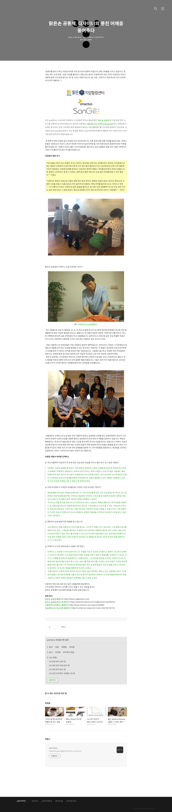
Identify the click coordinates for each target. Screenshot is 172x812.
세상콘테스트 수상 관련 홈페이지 (87, 324)
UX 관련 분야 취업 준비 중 (59, 665)
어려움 (72, 647)
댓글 (47, 739)
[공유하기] (52, 627)
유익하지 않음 (68, 652)
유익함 (64, 652)
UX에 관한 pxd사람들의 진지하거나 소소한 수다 (65, 751)
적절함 (68, 647)
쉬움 (65, 647)
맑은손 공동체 (103, 120)
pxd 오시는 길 (47, 801)
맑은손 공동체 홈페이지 (54, 598)
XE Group (59, 801)
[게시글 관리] (55, 627)
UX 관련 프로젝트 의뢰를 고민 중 (62, 673)
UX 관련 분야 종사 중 (57, 669)
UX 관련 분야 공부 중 (57, 661)
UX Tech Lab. (72, 801)
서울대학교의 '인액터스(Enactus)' (99, 123)
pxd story (53, 748)
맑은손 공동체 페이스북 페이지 (57, 601)
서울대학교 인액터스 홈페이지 (57, 604)
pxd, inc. (35, 801)
